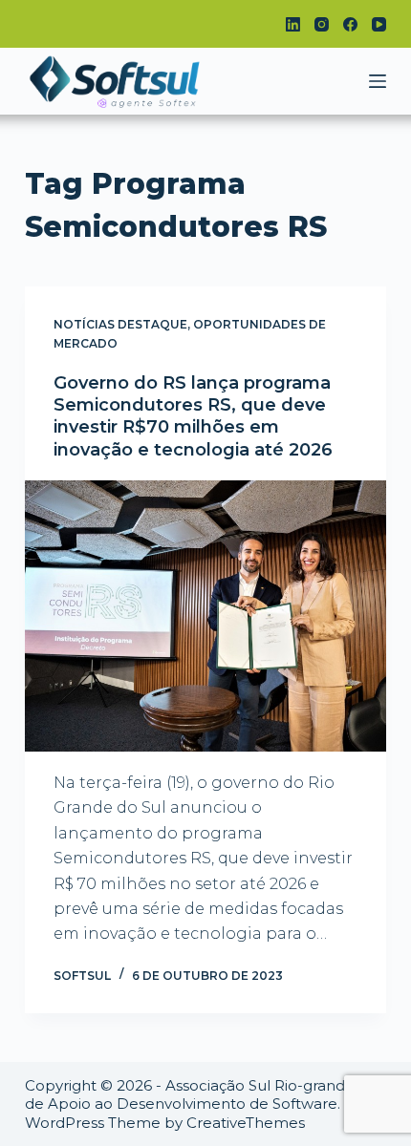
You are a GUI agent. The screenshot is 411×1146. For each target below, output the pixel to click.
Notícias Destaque (120, 324)
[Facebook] (350, 24)
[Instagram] (321, 24)
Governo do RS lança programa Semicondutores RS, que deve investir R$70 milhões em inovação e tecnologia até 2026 (193, 416)
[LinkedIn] (293, 24)
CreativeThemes (245, 1123)
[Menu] (377, 81)
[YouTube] (379, 24)
